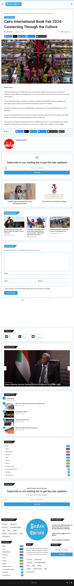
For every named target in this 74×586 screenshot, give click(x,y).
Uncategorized (9, 475)
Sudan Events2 (9, 32)
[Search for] (72, 5)
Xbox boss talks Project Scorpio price (26, 428)
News (6, 446)
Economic (7, 454)
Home (7, 13)
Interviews (8, 472)
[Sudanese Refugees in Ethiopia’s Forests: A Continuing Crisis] (60, 222)
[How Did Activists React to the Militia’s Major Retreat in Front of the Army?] (14, 222)
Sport (6, 457)
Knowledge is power (21, 411)
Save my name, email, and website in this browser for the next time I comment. (28, 288)
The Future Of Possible (22, 419)
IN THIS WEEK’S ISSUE (11, 469)
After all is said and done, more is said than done (30, 403)
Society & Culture (13, 13)
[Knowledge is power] (9, 414)
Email (6, 281)
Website (40, 281)
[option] (37, 368)
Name (6, 273)
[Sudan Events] (13, 4)
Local (6, 449)
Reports (7, 463)
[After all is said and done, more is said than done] (9, 406)
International (9, 451)
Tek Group (34, 582)
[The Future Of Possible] (9, 422)
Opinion (7, 460)
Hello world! (10, 398)
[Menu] (2, 5)
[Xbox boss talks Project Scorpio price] (9, 430)
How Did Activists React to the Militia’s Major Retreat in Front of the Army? (14, 231)
